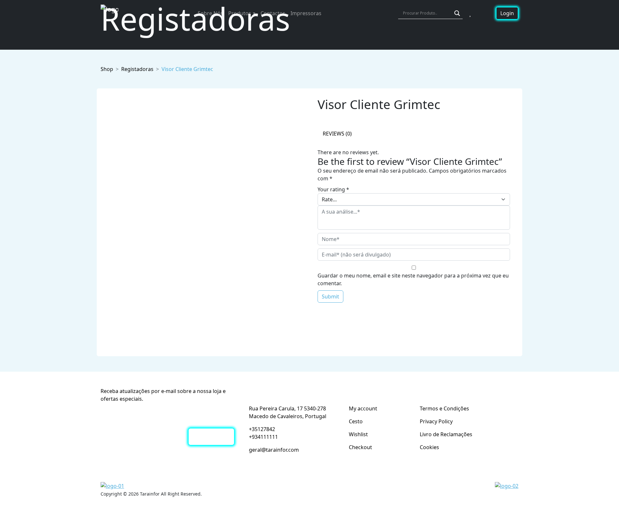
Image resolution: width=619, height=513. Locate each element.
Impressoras (305, 13)
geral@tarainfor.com (274, 449)
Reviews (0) (337, 133)
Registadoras (137, 69)
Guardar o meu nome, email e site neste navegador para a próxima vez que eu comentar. (413, 279)
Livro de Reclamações (446, 434)
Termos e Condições (444, 408)
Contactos (272, 13)
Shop (107, 69)
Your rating (333, 189)
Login (507, 13)
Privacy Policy (436, 421)
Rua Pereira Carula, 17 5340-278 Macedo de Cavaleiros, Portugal (287, 412)
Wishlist (358, 434)
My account (363, 408)
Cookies (429, 447)
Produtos (239, 13)
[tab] (337, 134)
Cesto (356, 421)
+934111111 (263, 436)
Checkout (360, 447)
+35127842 (262, 429)
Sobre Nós (210, 13)
